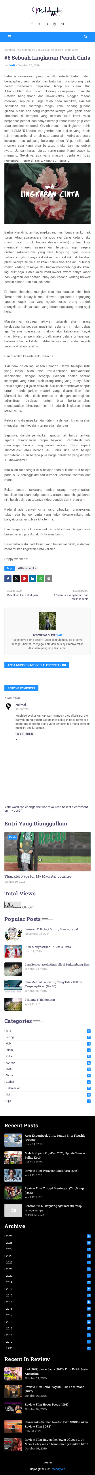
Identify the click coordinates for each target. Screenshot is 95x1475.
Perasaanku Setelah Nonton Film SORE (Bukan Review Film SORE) (56, 1424)
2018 (47, 1289)
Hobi (48, 1043)
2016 (48, 1302)
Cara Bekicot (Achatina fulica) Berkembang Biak (57, 964)
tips (48, 1101)
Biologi (48, 1037)
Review (48, 1062)
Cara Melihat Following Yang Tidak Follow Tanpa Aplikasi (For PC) (53, 984)
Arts (48, 1030)
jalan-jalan (48, 1088)
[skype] (62, 24)
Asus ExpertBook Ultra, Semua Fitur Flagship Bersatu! (55, 1138)
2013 (48, 1321)
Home (48, 1462)
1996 (47, 1348)
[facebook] (32, 24)
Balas (20, 734)
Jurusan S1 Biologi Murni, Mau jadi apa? (51, 929)
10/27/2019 (22, 709)
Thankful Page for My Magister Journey (38, 876)
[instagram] (47, 24)
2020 (47, 1275)
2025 (48, 1242)
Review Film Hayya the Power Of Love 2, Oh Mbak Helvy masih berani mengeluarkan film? (56, 1442)
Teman (48, 1075)
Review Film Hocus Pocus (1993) (46, 1404)
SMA (48, 1069)
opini (48, 1094)
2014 (48, 1315)
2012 (48, 1328)
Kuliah (48, 1056)
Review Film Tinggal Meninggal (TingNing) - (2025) (55, 1190)
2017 (48, 1295)
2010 (47, 1341)
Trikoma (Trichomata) (40, 1000)
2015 (48, 1308)
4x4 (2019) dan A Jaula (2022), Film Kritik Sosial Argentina (57, 1371)
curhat (48, 1081)
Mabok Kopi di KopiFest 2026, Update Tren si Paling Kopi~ (55, 1155)
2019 (48, 1282)
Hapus (29, 734)
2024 (48, 1249)
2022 (48, 1262)
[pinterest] (54, 24)
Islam (48, 1049)
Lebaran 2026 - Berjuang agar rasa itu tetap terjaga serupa (53, 1208)
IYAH (12, 65)
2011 (48, 1335)
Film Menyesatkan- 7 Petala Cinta (48, 947)
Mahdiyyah (58, 1469)
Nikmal (20, 705)
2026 (47, 1236)
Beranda (9, 49)
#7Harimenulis (26, 49)
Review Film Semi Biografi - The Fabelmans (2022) (54, 1389)
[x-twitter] (39, 24)
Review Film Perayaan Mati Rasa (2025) (51, 1171)
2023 (48, 1256)
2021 (48, 1269)
